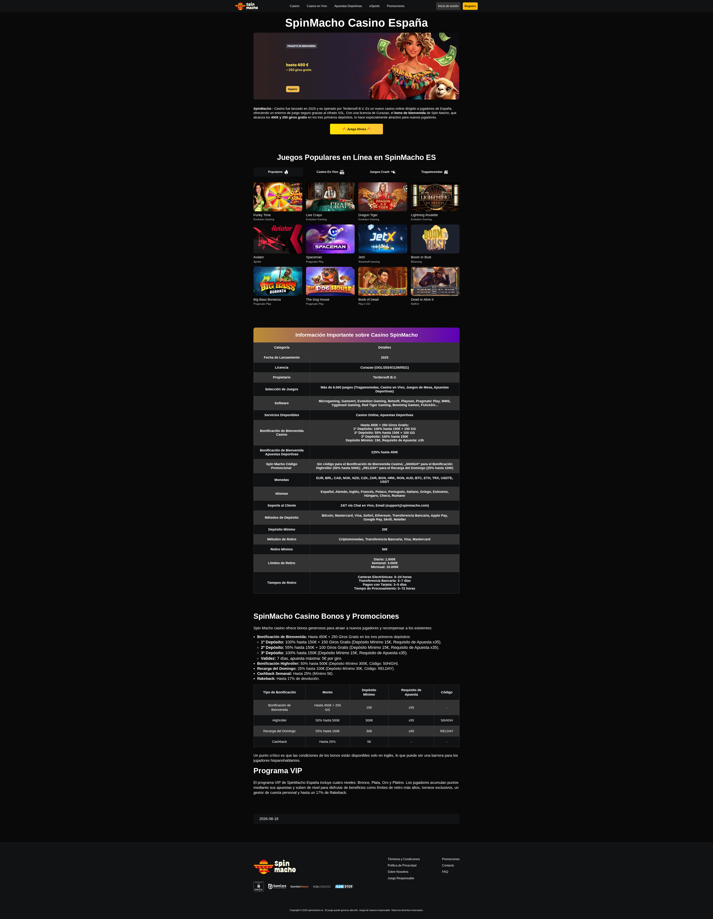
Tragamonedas (431, 171)
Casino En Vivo (327, 171)
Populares (275, 171)
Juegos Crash (380, 171)
